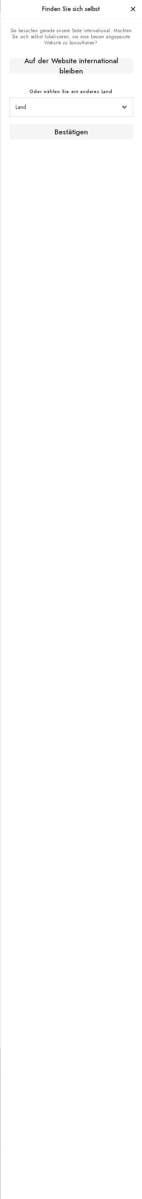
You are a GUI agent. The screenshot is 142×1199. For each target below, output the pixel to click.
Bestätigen (71, 132)
